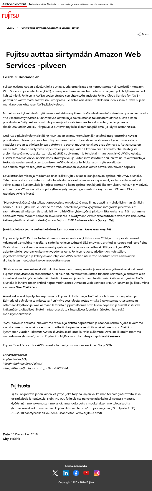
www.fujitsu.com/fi (89, 413)
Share (145, 34)
